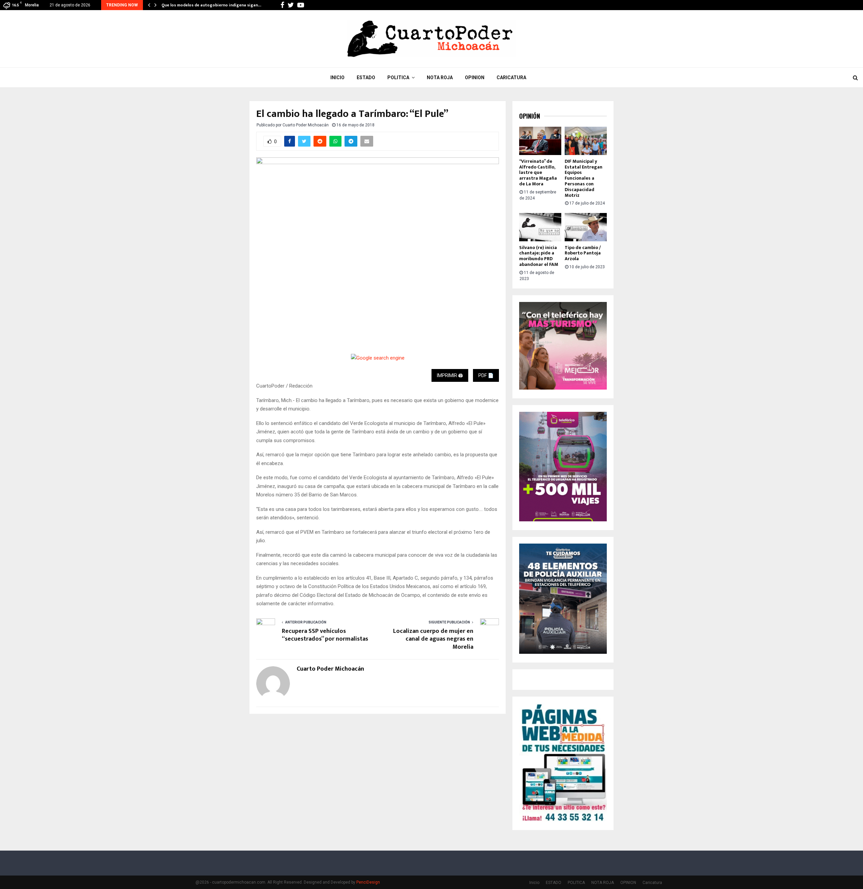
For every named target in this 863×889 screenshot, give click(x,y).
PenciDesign (368, 882)
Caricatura (511, 77)
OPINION (474, 77)
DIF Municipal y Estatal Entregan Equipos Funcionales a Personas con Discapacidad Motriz (583, 178)
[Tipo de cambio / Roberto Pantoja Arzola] (586, 227)
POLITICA (398, 77)
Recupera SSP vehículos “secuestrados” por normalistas (325, 635)
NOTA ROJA (440, 77)
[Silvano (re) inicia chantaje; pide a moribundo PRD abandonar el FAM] (540, 227)
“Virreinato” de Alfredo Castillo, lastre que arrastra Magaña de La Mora (538, 172)
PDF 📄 (486, 375)
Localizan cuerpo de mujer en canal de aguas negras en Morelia (433, 639)
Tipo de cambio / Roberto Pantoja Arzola (583, 253)
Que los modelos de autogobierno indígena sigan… (211, 5)
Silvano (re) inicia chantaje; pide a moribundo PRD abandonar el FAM (538, 256)
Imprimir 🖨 (450, 375)
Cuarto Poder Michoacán (305, 125)
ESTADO (366, 77)
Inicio (337, 77)
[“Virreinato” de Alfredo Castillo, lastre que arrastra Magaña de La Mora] (540, 141)
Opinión (529, 116)
